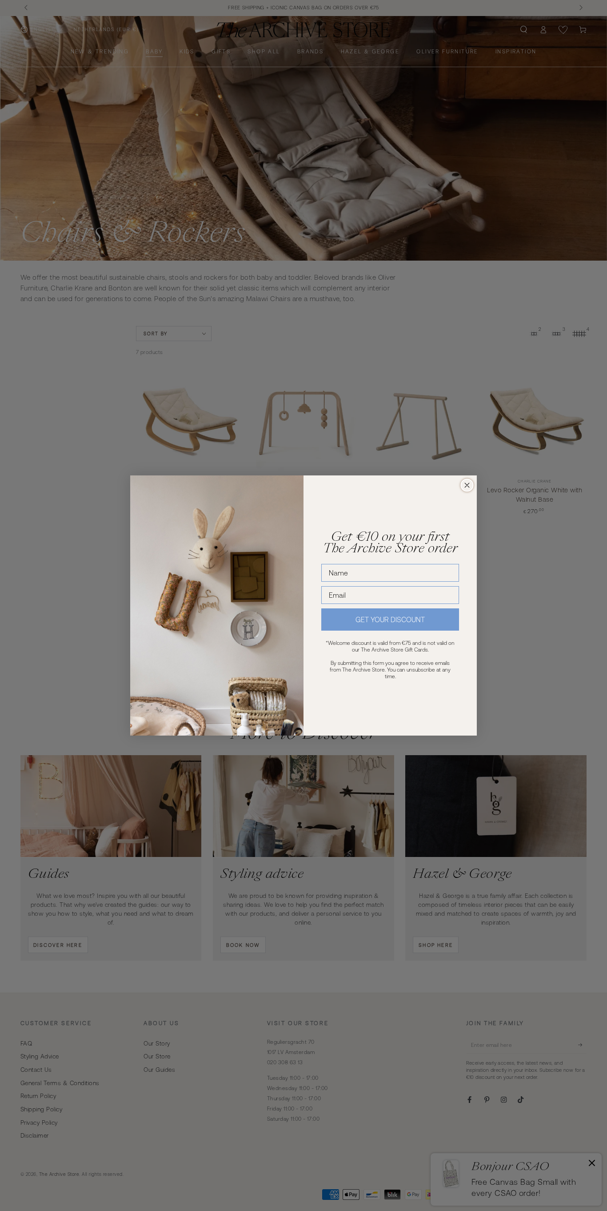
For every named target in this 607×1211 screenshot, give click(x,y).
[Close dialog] (467, 485)
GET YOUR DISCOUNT (390, 620)
